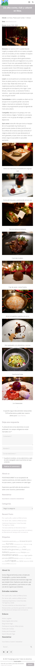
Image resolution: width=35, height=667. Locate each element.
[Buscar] (32, 2)
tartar (21, 561)
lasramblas (18, 552)
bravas (22, 541)
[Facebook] (3, 652)
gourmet (15, 549)
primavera (21, 558)
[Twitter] (7, 652)
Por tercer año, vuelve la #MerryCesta (14, 521)
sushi (7, 560)
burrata (9, 543)
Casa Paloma (21, 416)
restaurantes (28, 558)
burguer (4, 544)
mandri (27, 552)
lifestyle (23, 552)
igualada (28, 549)
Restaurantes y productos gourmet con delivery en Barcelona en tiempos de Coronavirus (17, 531)
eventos (13, 546)
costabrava (25, 544)
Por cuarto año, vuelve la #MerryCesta (14, 518)
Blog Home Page (7, 624)
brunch (29, 541)
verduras (4, 563)
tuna (31, 561)
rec (24, 558)
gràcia (20, 549)
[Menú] (29, 2)
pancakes (5, 558)
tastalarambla (27, 561)
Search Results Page (8, 634)
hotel (24, 549)
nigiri (26, 555)
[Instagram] (11, 652)
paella (30, 555)
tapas (13, 560)
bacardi (17, 541)
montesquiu (21, 555)
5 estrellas (5, 541)
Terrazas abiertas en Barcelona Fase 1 (14, 528)
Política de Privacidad (8, 631)
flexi (24, 547)
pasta (11, 557)
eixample (6, 546)
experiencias (20, 547)
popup (16, 558)
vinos (8, 564)
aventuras (12, 541)
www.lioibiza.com (11, 21)
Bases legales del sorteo (10, 621)
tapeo (17, 561)
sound (3, 561)
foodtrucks (6, 549)
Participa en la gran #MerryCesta (12, 626)
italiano (5, 552)
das (29, 544)
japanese (12, 552)
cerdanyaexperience (18, 544)
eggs (31, 544)
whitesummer (13, 563)
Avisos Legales (6, 618)
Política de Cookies (8, 629)
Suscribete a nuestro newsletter (13, 499)
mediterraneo (10, 555)
